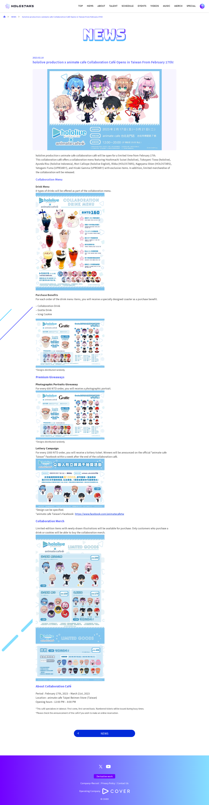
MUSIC (166, 6)
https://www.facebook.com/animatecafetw (99, 514)
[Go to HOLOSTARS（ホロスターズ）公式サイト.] (4, 17)
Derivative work (105, 776)
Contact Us (123, 783)
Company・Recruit (89, 783)
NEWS (90, 6)
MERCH (178, 6)
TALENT (113, 6)
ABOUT (101, 6)
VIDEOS (154, 6)
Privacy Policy (108, 783)
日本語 (202, 6)
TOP (80, 6)
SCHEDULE (128, 6)
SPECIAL (191, 6)
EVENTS (142, 6)
